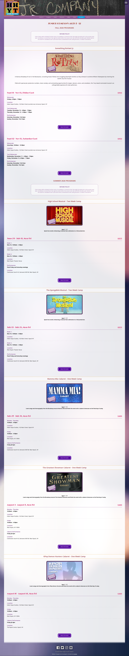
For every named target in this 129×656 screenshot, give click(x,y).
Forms (74, 17)
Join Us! (88, 17)
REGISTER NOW (64, 127)
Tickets (55, 17)
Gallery (68, 17)
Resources (62, 17)
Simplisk (75, 654)
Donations (81, 17)
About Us (41, 17)
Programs (48, 17)
